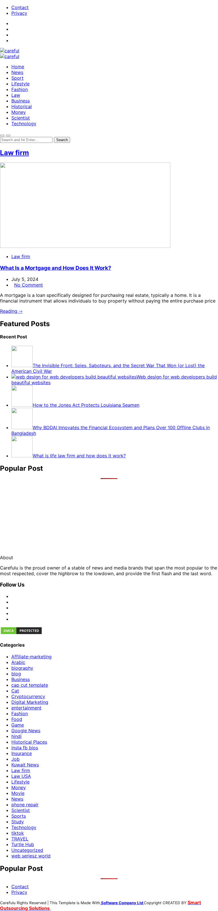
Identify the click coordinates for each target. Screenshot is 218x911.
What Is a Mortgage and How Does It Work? (55, 268)
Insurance (21, 753)
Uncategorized (27, 850)
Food (16, 719)
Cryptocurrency (28, 696)
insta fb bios (24, 747)
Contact (20, 7)
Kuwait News (25, 765)
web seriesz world (31, 856)
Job (15, 759)
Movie (17, 793)
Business (20, 101)
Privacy (19, 13)
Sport (17, 78)
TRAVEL (19, 839)
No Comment (28, 285)
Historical (21, 106)
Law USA (21, 776)
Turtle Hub (22, 844)
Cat (15, 691)
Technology (23, 123)
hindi (16, 736)
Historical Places (29, 742)
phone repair (25, 804)
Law (15, 95)
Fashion (19, 89)
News (17, 72)
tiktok (17, 833)
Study (17, 821)
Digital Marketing (29, 702)
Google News (25, 730)
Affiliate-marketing (31, 656)
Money (18, 112)
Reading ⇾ (11, 311)
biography (22, 668)
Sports (18, 816)
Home (17, 66)
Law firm (14, 153)
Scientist (20, 118)
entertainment (26, 708)
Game (17, 725)
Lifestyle (20, 84)
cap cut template (29, 685)
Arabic (18, 662)
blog (16, 673)
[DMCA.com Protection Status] (21, 633)
